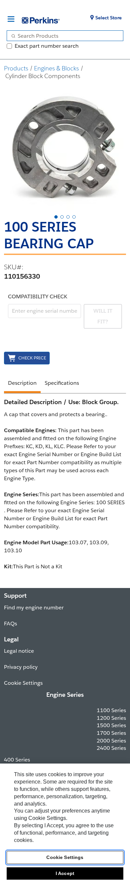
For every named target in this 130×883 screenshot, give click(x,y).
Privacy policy (21, 666)
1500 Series (111, 725)
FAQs (10, 623)
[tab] (56, 217)
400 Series (17, 759)
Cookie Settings (64, 857)
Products (16, 68)
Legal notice (19, 650)
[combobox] (62, 36)
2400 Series (111, 748)
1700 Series (111, 733)
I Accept (65, 873)
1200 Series (111, 717)
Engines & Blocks (56, 68)
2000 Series (111, 740)
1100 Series (111, 710)
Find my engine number (34, 607)
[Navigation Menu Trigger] (11, 19)
